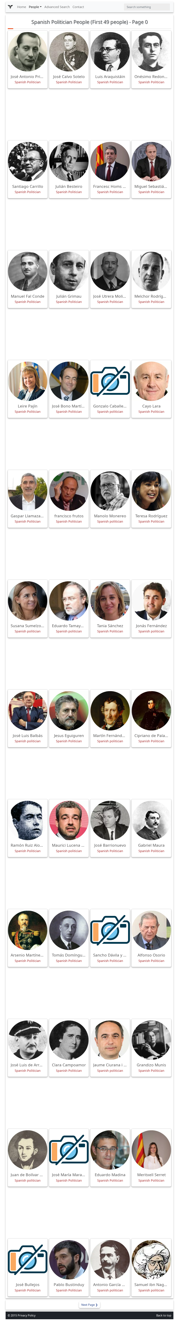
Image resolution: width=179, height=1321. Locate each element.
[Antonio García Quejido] (110, 1260)
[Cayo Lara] (151, 381)
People (34, 7)
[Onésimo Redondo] (151, 52)
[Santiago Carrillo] (27, 161)
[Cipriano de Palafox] (151, 711)
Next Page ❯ (89, 1305)
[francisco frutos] (69, 491)
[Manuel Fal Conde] (27, 271)
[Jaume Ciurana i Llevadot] (110, 1040)
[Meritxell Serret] (151, 1150)
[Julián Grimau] (69, 271)
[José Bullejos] (27, 1260)
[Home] (10, 7)
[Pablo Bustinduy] (69, 1260)
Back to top (163, 1315)
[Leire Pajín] (27, 381)
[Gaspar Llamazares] (27, 491)
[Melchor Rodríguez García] (151, 271)
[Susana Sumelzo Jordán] (27, 601)
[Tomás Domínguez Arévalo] (69, 930)
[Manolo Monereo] (110, 491)
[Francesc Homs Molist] (110, 161)
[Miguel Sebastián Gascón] (151, 161)
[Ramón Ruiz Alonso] (27, 820)
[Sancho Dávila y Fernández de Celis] (110, 930)
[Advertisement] (89, 114)
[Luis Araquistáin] (110, 52)
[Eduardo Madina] (110, 1150)
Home (21, 7)
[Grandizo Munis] (151, 1040)
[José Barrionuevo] (110, 820)
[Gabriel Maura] (151, 820)
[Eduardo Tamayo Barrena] (69, 601)
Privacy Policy (26, 1315)
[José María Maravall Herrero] (69, 1150)
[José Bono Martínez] (69, 381)
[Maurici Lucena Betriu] (69, 820)
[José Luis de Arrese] (27, 1040)
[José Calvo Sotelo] (69, 52)
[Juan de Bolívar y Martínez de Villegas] (27, 1150)
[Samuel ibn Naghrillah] (151, 1260)
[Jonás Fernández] (151, 601)
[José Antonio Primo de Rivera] (27, 52)
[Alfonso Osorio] (151, 930)
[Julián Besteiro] (69, 161)
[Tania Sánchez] (110, 601)
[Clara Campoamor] (69, 1040)
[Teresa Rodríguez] (151, 491)
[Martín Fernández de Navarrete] (110, 711)
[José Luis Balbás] (27, 711)
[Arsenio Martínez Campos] (27, 930)
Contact (78, 7)
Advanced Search (57, 7)
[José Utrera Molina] (110, 271)
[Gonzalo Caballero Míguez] (110, 381)
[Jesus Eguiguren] (69, 711)
